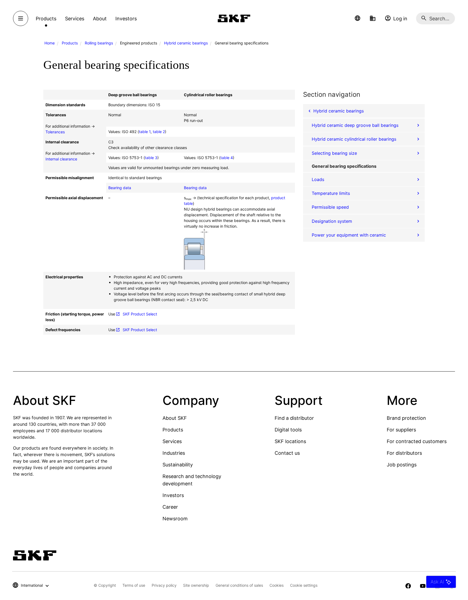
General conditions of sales (239, 585)
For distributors (404, 453)
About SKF (174, 418)
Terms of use (133, 585)
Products (70, 43)
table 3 (151, 157)
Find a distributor (294, 418)
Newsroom (175, 518)
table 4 (226, 157)
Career (170, 507)
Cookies (276, 585)
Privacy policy (164, 585)
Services (172, 441)
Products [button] (46, 18)
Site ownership (196, 585)
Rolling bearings (99, 43)
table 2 (159, 131)
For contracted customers (417, 441)
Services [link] (74, 18)
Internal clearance (61, 159)
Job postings (402, 464)
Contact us (287, 453)
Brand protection (406, 418)
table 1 (145, 131)
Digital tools (288, 430)
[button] (357, 18)
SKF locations (290, 441)
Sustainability (177, 464)
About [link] (100, 18)
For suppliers (401, 430)
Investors (173, 495)
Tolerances (55, 132)
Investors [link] (126, 18)
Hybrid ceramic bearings (186, 43)
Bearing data (119, 187)
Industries (173, 453)
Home (49, 43)
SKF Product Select (140, 314)
